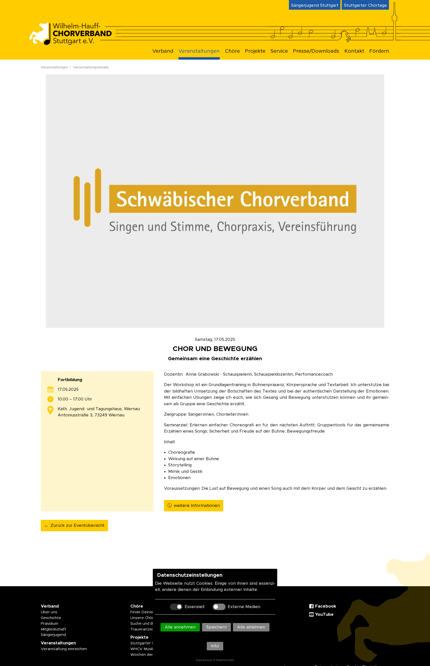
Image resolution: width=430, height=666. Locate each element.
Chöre (232, 51)
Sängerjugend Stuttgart (314, 5)
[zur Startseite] (74, 43)
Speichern (216, 627)
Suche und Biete (145, 623)
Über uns (49, 612)
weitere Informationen (197, 505)
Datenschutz (225, 660)
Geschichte (51, 618)
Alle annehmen (180, 627)
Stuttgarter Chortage (365, 5)
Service (279, 51)
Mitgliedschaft (53, 629)
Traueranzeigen (145, 629)
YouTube (324, 614)
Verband (162, 51)
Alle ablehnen (251, 627)
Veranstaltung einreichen (64, 649)
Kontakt (354, 51)
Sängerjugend (53, 635)
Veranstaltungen (199, 51)
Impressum (204, 660)
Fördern (379, 51)
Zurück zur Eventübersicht (78, 525)
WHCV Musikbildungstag (152, 649)
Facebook (325, 606)
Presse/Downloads (316, 51)
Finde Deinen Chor (147, 612)
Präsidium (49, 623)
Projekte (255, 51)
